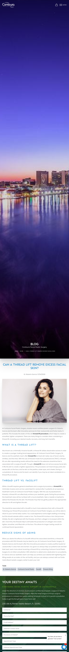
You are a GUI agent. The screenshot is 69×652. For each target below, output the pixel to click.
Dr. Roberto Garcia (9, 569)
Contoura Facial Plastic (26, 569)
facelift (29, 451)
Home (16, 351)
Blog (21, 351)
